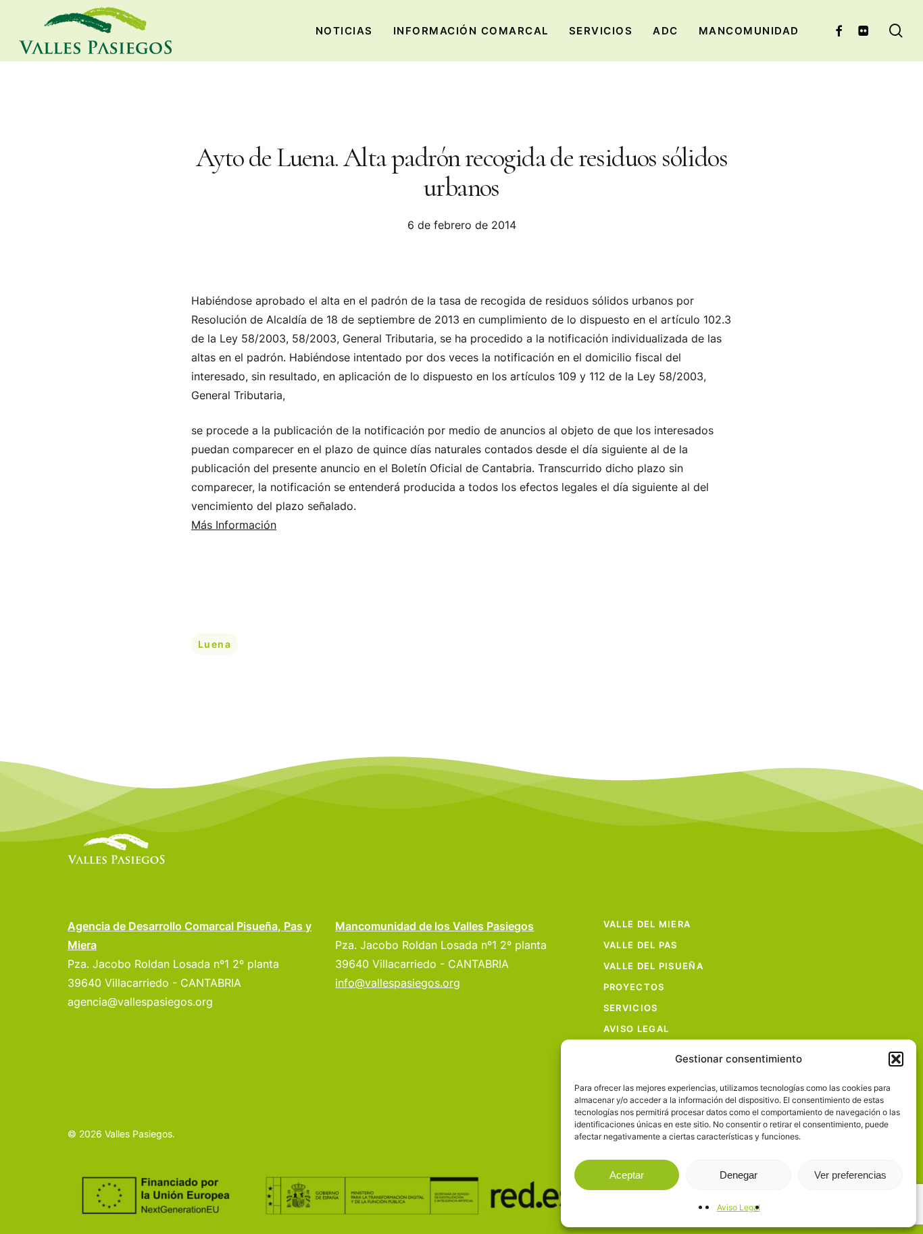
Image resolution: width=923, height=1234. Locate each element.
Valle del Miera (647, 924)
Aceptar (626, 1175)
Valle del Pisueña (653, 965)
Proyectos (634, 986)
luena (214, 644)
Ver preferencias (850, 1175)
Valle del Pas (640, 945)
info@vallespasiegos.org (397, 982)
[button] (896, 1059)
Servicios (630, 1007)
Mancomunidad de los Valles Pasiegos (434, 926)
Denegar (738, 1175)
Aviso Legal (738, 1207)
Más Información (233, 525)
